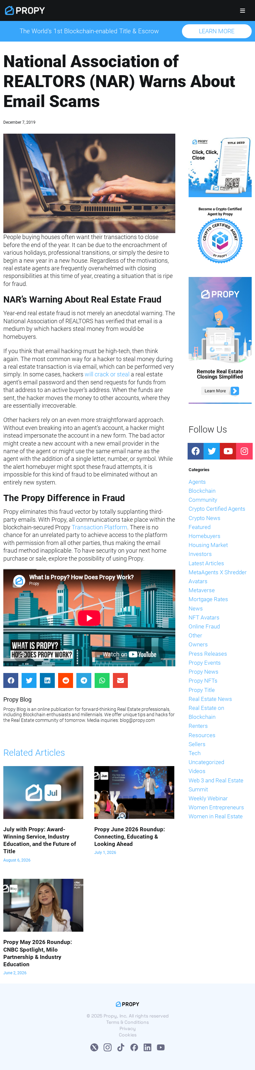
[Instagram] (244, 451)
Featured (200, 527)
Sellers (197, 744)
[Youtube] (228, 451)
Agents (197, 481)
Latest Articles (206, 563)
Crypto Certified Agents (217, 508)
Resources (202, 735)
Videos (197, 771)
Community (203, 499)
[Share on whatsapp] (102, 680)
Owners (198, 644)
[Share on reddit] (65, 680)
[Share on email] (120, 680)
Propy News (203, 671)
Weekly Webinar (208, 798)
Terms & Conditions (127, 1022)
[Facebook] (196, 451)
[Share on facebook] (10, 680)
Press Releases (208, 653)
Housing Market (208, 545)
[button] (217, 31)
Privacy (128, 1028)
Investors (200, 554)
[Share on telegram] (83, 680)
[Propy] (25, 10)
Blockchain (202, 490)
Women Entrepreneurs (216, 807)
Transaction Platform (99, 527)
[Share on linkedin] (47, 680)
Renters (198, 726)
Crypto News (204, 518)
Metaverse (202, 590)
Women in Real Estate (216, 816)
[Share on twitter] (29, 680)
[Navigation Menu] (242, 10)
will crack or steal (107, 374)
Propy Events (205, 662)
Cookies (127, 1035)
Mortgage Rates (208, 599)
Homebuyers (204, 536)
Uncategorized (206, 762)
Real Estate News (210, 699)
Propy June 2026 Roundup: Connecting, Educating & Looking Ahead (129, 836)
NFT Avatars (204, 617)
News (196, 608)
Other (195, 635)
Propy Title (202, 690)
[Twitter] (212, 451)
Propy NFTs (203, 680)
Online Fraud (204, 626)
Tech (195, 753)
